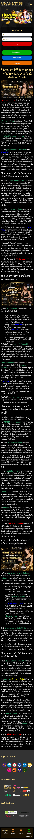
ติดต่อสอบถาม (17, 52)
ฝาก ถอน (17, 63)
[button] (31, 4)
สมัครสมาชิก (17, 58)
